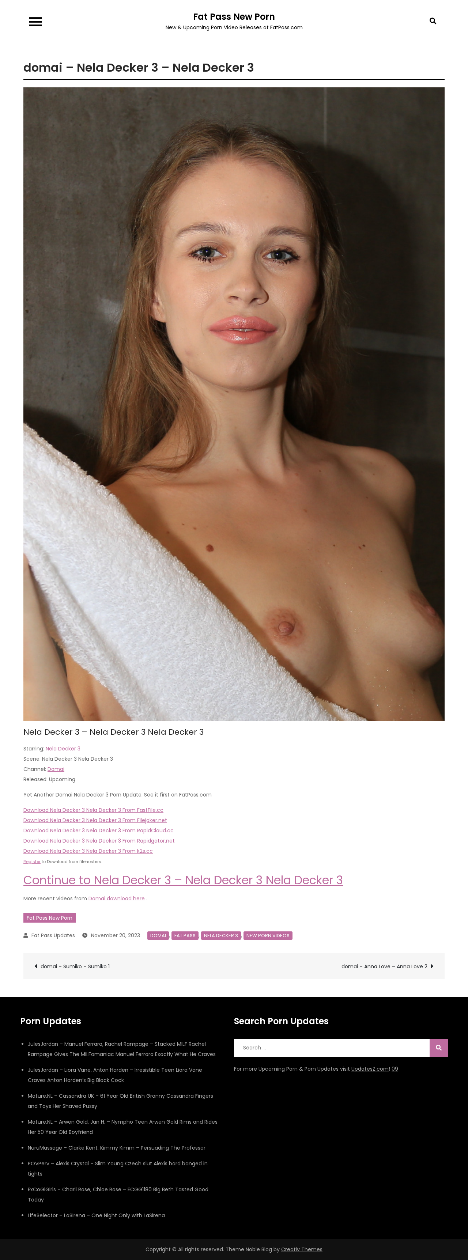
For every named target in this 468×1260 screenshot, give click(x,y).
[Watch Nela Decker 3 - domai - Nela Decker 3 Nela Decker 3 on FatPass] (234, 404)
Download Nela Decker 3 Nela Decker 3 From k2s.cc (88, 851)
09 (395, 1068)
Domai (56, 769)
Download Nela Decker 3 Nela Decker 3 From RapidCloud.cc (98, 830)
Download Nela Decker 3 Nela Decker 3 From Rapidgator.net (99, 840)
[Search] (439, 1048)
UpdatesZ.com (370, 1068)
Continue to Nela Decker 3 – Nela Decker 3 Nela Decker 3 (183, 880)
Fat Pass (185, 935)
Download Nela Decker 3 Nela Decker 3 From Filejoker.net (95, 820)
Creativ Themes (301, 1249)
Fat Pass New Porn (234, 17)
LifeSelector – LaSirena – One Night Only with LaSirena (96, 1215)
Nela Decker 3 (63, 748)
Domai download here (116, 898)
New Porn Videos (268, 935)
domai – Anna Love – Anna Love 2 (384, 966)
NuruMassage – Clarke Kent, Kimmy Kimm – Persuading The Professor (116, 1147)
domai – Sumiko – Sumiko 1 (75, 966)
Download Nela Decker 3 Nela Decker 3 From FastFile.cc (93, 810)
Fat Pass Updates (53, 935)
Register (32, 861)
